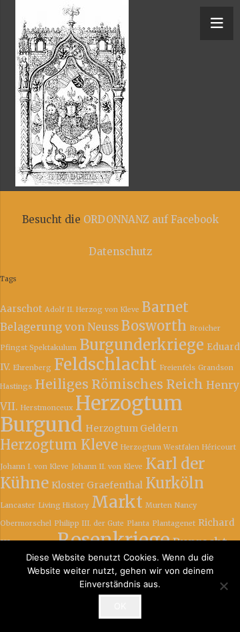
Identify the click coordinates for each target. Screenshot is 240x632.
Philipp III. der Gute (89, 523)
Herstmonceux (47, 408)
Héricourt (219, 447)
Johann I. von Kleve (34, 466)
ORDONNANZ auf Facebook (151, 219)
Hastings (16, 386)
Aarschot (21, 309)
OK (120, 606)
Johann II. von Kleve (107, 466)
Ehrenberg (32, 367)
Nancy (186, 505)
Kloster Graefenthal (97, 485)
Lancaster (17, 505)
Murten (158, 505)
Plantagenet (173, 523)
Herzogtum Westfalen (160, 447)
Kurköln (174, 483)
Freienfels (177, 367)
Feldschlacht (105, 364)
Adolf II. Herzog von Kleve (92, 309)
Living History (63, 505)
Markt (117, 502)
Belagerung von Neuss (59, 326)
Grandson (215, 367)
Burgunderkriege (141, 344)
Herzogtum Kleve (59, 445)
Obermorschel (25, 523)
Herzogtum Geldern (131, 428)
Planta (138, 523)
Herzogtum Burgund (91, 414)
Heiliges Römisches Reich (119, 384)
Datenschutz (120, 251)
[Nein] (223, 586)
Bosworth (154, 326)
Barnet (165, 307)
